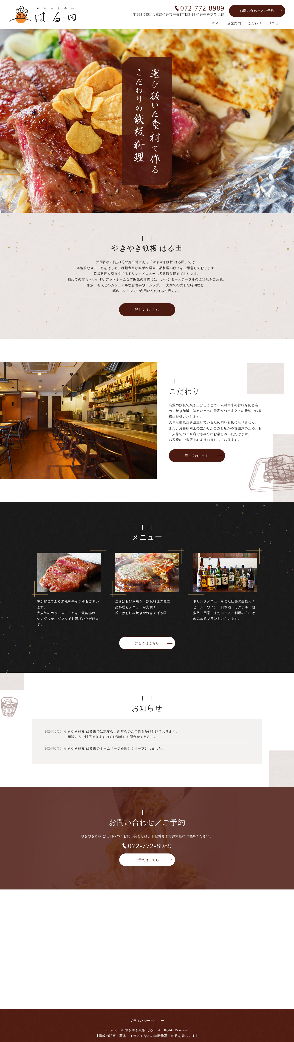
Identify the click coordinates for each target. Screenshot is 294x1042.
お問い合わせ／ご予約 (257, 11)
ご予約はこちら (147, 860)
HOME (215, 23)
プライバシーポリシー (147, 1021)
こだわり (255, 23)
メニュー (275, 23)
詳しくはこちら (147, 309)
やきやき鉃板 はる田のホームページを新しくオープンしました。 (114, 748)
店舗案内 (234, 23)
